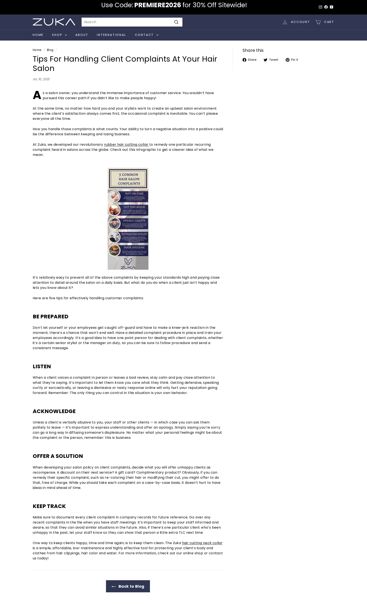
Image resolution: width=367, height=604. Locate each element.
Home (38, 35)
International (111, 35)
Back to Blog (130, 586)
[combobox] (132, 22)
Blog (50, 50)
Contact (145, 35)
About (81, 35)
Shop (58, 35)
